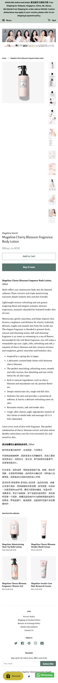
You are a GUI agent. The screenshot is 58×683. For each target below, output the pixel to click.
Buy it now (29, 267)
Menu (8, 20)
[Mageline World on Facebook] (22, 644)
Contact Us (29, 630)
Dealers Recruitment (29, 627)
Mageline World (28, 672)
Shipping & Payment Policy (29, 620)
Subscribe (48, 664)
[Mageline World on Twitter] (15, 644)
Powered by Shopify (43, 672)
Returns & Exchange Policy (29, 623)
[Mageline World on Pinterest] (29, 644)
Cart (54, 20)
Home (4, 58)
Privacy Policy (29, 616)
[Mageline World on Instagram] (35, 644)
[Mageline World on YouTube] (42, 644)
